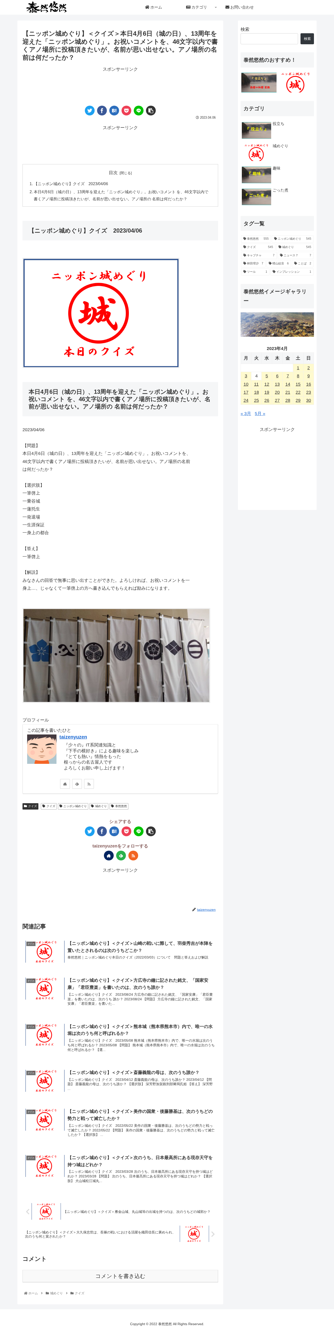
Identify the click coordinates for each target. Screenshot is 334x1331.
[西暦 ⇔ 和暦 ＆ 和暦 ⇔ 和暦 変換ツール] (259, 82)
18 (256, 392)
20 (277, 392)
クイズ (32, 806)
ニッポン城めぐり (75, 806)
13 (277, 384)
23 (308, 392)
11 (256, 384)
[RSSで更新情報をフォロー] (89, 784)
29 (298, 400)
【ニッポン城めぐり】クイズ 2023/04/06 (71, 183)
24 (246, 400)
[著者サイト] (65, 784)
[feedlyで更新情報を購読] (77, 784)
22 (298, 392)
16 (308, 384)
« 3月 (246, 413)
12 (266, 384)
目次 (113, 172)
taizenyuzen (73, 737)
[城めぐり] (295, 82)
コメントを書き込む (120, 1276)
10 (246, 384)
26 (266, 400)
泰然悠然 (121, 806)
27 (277, 400)
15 (298, 384)
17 (246, 392)
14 (287, 384)
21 (287, 392)
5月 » (260, 413)
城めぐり (101, 806)
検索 (245, 29)
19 (266, 392)
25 (256, 400)
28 (287, 400)
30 (308, 400)
